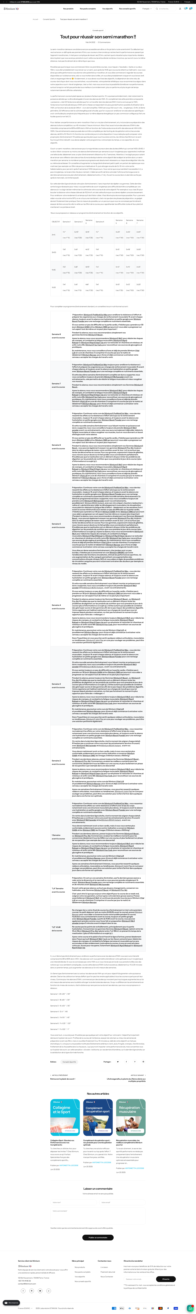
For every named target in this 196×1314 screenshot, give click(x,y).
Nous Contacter (107, 1277)
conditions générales (165, 1285)
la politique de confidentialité (135, 1288)
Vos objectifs (80, 1277)
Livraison (104, 1267)
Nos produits (80, 1267)
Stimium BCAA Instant (94, 503)
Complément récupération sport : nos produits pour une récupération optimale (97, 1142)
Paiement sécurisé (108, 1272)
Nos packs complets (82, 1272)
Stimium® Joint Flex (95, 640)
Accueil (35, 19)
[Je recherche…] (156, 8)
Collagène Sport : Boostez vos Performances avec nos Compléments (62, 1142)
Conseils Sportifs (49, 19)
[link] (118, 1061)
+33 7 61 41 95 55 (24, 1281)
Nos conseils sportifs (83, 1281)
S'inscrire (165, 1279)
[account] (180, 8)
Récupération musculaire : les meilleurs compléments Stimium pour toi (129, 1142)
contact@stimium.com (27, 1284)
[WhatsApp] (48, 1291)
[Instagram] (31, 1291)
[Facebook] (23, 1291)
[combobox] (165, 8)
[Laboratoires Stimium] (11, 8)
